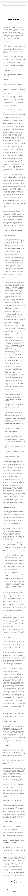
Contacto (21, 889)
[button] (14, 880)
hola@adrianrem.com (11, 75)
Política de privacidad (14, 889)
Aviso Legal (6, 889)
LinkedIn (14, 891)
